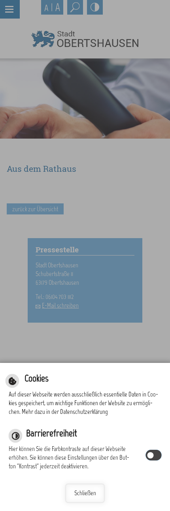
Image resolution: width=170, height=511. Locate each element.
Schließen (85, 493)
